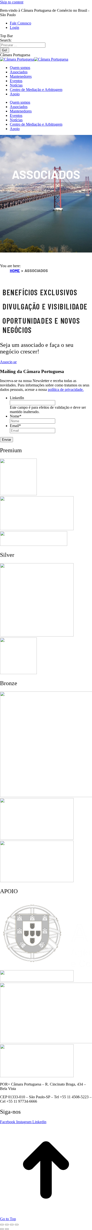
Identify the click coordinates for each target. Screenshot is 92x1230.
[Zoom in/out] (17, 1224)
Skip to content (11, 2)
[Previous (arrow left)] (2, 1229)
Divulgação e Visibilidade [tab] (45, 306)
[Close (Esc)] (2, 1224)
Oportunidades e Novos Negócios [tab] (41, 325)
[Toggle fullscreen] (12, 1224)
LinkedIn (17, 398)
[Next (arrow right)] (7, 1229)
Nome (15, 416)
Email (15, 426)
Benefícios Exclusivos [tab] (40, 292)
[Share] (7, 1224)
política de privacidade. (66, 389)
